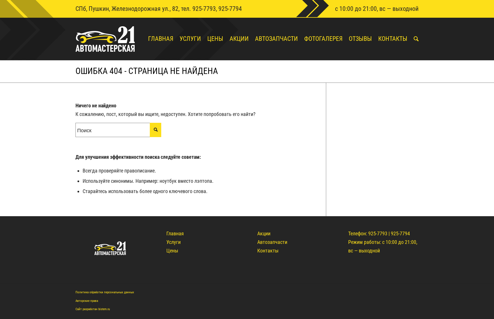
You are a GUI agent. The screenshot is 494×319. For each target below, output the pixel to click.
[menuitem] (157, 38)
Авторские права (86, 301)
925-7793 (204, 8)
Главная (175, 233)
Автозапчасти (272, 242)
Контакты (267, 251)
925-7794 (230, 8)
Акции (263, 233)
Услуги (173, 242)
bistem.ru (104, 309)
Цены (172, 251)
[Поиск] (413, 38)
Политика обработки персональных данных (104, 292)
